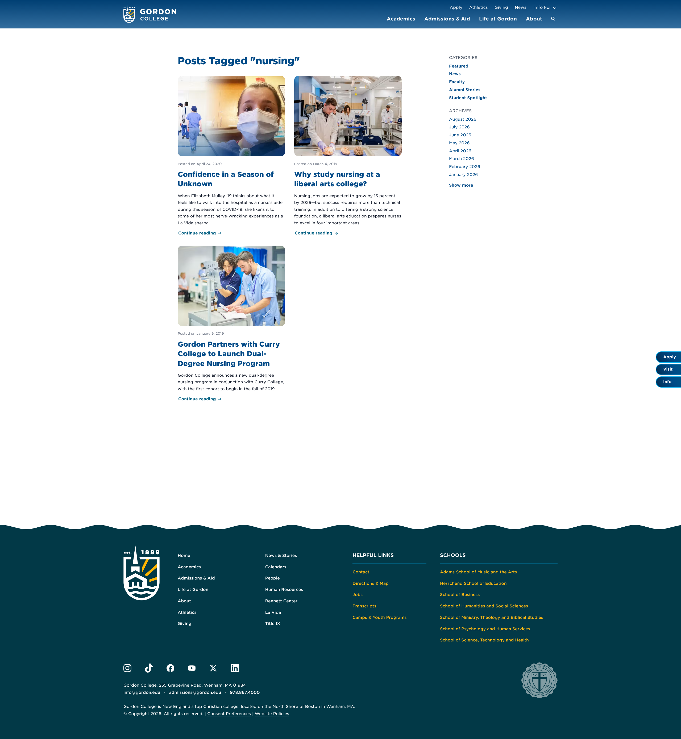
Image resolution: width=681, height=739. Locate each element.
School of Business (460, 594)
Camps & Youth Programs (379, 617)
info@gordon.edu (141, 692)
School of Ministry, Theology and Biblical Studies (491, 617)
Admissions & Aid (447, 19)
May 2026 (459, 143)
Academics (401, 19)
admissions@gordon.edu (195, 692)
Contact (360, 572)
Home (184, 555)
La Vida (273, 612)
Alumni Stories (464, 89)
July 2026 (459, 127)
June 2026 (460, 135)
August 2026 (462, 119)
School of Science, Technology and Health (484, 640)
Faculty (457, 81)
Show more (461, 185)
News (520, 7)
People (272, 578)
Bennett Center (281, 601)
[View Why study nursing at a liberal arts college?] (348, 156)
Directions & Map (370, 583)
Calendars (275, 567)
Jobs (357, 594)
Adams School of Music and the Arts (478, 572)
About (534, 19)
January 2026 (463, 174)
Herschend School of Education (473, 583)
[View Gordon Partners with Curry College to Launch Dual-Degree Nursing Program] (231, 324)
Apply (456, 7)
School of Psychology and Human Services (485, 629)
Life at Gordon (498, 19)
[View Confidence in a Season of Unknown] (231, 156)
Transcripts (364, 606)
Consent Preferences (229, 713)
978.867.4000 (245, 692)
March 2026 (461, 158)
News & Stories (281, 555)
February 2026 (464, 166)
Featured (458, 66)
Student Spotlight (468, 97)
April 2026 (460, 151)
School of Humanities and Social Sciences (484, 606)
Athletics (478, 7)
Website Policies (272, 713)
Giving (501, 7)
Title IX (272, 623)
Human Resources (284, 589)
